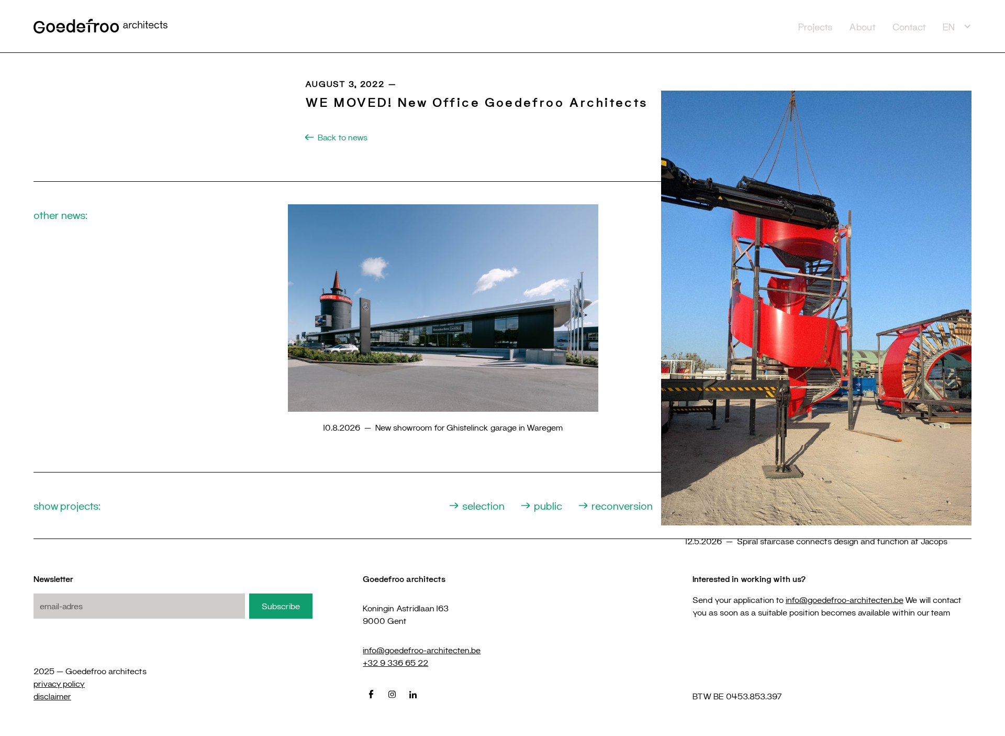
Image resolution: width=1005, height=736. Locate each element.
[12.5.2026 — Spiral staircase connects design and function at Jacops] (816, 318)
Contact (909, 26)
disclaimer (52, 696)
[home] (412, 26)
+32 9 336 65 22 (395, 662)
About (862, 26)
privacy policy (59, 683)
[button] (957, 26)
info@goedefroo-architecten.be (422, 650)
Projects (815, 26)
